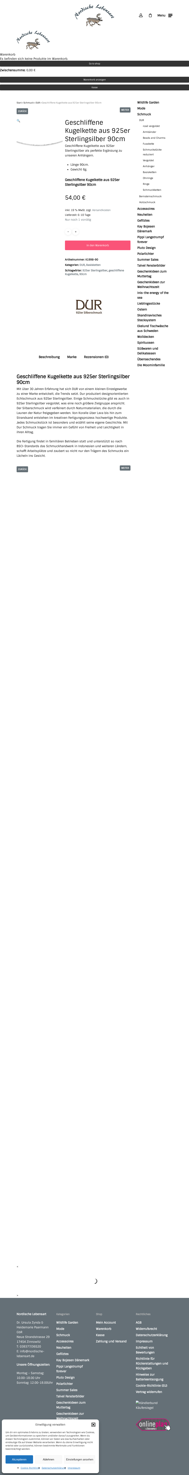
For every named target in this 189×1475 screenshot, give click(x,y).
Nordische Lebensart (31, 1314)
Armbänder (149, 132)
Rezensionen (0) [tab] (96, 357)
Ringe (146, 184)
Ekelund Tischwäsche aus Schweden (152, 328)
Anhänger (148, 166)
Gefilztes (143, 220)
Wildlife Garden (148, 102)
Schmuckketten (152, 189)
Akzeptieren (19, 1459)
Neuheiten (144, 215)
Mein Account (106, 1322)
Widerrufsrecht (146, 1329)
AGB (139, 1322)
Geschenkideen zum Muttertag (152, 274)
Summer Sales (148, 260)
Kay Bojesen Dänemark (146, 228)
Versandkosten (101, 210)
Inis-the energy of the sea (153, 295)
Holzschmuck (147, 202)
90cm (83, 274)
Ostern (142, 309)
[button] (93, 1424)
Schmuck (28, 102)
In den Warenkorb (98, 245)
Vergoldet (148, 160)
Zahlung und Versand (111, 1341)
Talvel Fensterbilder (151, 265)
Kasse (95, 87)
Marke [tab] (72, 357)
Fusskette (148, 143)
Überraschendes (149, 359)
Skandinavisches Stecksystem (149, 317)
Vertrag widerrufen (149, 1392)
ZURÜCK (22, 111)
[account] (141, 15)
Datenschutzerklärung (54, 1468)
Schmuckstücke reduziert (152, 152)
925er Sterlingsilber (95, 270)
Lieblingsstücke (148, 303)
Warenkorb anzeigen (94, 79)
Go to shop (94, 63)
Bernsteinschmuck (150, 196)
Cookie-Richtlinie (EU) (151, 1386)
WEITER (125, 109)
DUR (38, 102)
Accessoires (146, 209)
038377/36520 (30, 1346)
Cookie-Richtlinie (30, 1468)
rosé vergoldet (151, 126)
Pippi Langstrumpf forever (150, 239)
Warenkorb (103, 1329)
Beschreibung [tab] (49, 357)
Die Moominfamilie (151, 365)
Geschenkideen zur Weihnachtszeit (151, 284)
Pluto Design (146, 248)
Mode (141, 108)
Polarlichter (145, 254)
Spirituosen (145, 343)
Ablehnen (48, 1459)
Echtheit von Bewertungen (145, 1350)
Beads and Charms (154, 137)
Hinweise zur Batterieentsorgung (149, 1377)
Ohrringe (148, 178)
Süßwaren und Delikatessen (147, 351)
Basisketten (93, 265)
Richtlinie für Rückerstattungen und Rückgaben (152, 1363)
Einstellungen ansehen (79, 1459)
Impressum (74, 1468)
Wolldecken (145, 337)
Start (19, 102)
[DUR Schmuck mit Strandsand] (89, 309)
